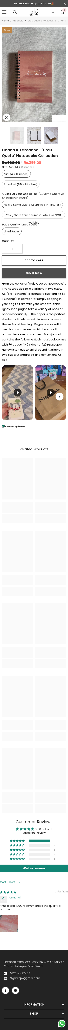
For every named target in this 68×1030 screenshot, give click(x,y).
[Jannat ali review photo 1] (9, 923)
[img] (8, 892)
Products (18, 20)
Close (64, 3)
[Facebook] (5, 990)
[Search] (15, 12)
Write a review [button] (34, 868)
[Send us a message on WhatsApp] (61, 1023)
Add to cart (34, 260)
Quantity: (8, 241)
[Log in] (53, 12)
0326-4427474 (20, 973)
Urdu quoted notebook (40, 20)
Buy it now (34, 273)
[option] (34, 74)
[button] (55, 118)
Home (5, 20)
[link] (17, 507)
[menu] (4, 12)
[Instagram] (15, 990)
